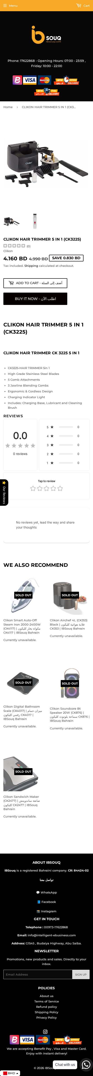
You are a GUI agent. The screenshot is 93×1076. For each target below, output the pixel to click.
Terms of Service (46, 1001)
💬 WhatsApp (46, 892)
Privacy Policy (46, 1017)
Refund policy (46, 1007)
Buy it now (35, 299)
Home (8, 107)
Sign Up (81, 974)
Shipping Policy (46, 1012)
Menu (13, 5)
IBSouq (50, 1068)
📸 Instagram (46, 911)
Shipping (31, 265)
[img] (14, 246)
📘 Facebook (46, 902)
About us (46, 996)
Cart (86, 5)
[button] (64, 427)
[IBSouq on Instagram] (45, 1032)
